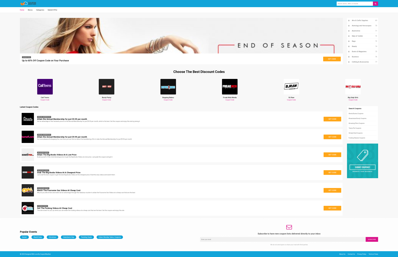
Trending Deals (86, 237)
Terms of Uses (373, 254)
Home (22, 10)
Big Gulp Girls (353, 99)
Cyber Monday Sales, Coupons (110, 237)
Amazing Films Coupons (357, 123)
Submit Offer (52, 10)
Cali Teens (45, 99)
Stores (30, 10)
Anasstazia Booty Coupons (357, 118)
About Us (342, 254)
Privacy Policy (361, 254)
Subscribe (372, 239)
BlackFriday (38, 237)
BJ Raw (291, 99)
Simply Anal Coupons (356, 133)
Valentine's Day (68, 237)
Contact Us (351, 254)
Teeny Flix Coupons (355, 128)
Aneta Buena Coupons (356, 113)
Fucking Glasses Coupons (357, 138)
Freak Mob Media (230, 99)
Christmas (52, 237)
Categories (40, 10)
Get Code (332, 59)
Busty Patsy (106, 99)
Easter (24, 237)
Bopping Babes (168, 99)
